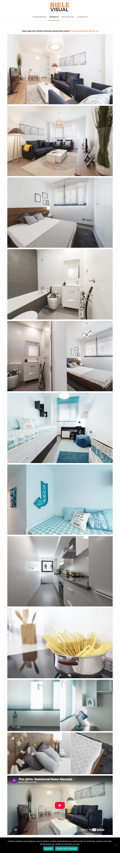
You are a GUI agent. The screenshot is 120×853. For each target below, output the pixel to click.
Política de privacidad (67, 848)
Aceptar (48, 848)
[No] (116, 845)
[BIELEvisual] (60, 6)
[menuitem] (39, 17)
